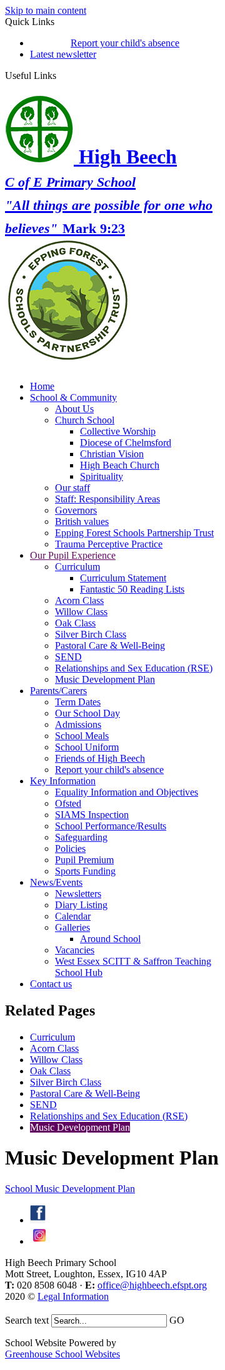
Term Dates (78, 702)
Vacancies (74, 950)
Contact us (51, 983)
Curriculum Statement (123, 578)
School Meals (82, 735)
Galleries (72, 927)
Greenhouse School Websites (62, 1354)
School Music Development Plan (70, 1188)
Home (42, 386)
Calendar (73, 916)
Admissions (78, 724)
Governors (76, 510)
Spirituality (101, 476)
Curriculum (77, 566)
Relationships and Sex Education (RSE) (133, 668)
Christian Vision (112, 454)
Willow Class (81, 611)
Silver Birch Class (90, 634)
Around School (110, 938)
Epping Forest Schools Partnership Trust (134, 532)
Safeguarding (81, 837)
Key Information (63, 781)
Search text (27, 1320)
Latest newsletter (63, 54)
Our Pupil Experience (73, 555)
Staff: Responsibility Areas (107, 499)
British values (82, 521)
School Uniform (87, 747)
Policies (70, 848)
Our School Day (87, 713)
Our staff (72, 487)
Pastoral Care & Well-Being (110, 645)
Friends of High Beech (100, 758)
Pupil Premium (84, 859)
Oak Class (75, 623)
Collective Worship (118, 431)
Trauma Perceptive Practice (108, 544)
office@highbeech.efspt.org (152, 1285)
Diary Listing (81, 905)
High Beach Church (119, 465)
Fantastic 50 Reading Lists (132, 589)
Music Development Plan (105, 679)
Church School (84, 420)
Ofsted (68, 803)
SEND (68, 656)
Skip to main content (45, 10)
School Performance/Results (110, 826)
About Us (74, 408)
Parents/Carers (58, 690)
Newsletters (78, 893)
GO (176, 1320)
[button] (61, 75)
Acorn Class (79, 600)
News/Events (56, 882)
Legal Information (73, 1296)
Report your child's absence (125, 43)
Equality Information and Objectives (126, 792)
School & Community (73, 397)
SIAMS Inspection (92, 814)
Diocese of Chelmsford (125, 442)
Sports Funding (85, 871)
